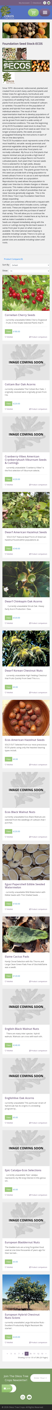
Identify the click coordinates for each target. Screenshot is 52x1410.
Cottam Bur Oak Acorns (20, 384)
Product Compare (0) (13, 259)
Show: (5, 270)
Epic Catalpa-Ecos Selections (23, 1170)
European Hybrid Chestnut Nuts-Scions (22, 1316)
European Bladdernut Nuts (22, 1242)
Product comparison (39, 337)
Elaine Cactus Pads (17, 956)
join (8, 1388)
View (8, 331)
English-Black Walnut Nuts (22, 1029)
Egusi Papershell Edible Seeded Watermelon (25, 885)
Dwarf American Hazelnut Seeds (26, 532)
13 (42, 1353)
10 (30, 1353)
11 (34, 1353)
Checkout (37, 3)
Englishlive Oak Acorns (19, 1098)
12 (38, 1353)
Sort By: (6, 264)
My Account (24, 3)
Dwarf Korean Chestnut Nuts (24, 670)
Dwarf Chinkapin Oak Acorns (23, 601)
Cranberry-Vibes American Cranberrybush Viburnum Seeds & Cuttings (26, 460)
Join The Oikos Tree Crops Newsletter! (16, 1378)
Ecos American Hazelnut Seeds (25, 740)
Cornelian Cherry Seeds (20, 315)
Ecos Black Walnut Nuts (20, 812)
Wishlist (10, 337)
